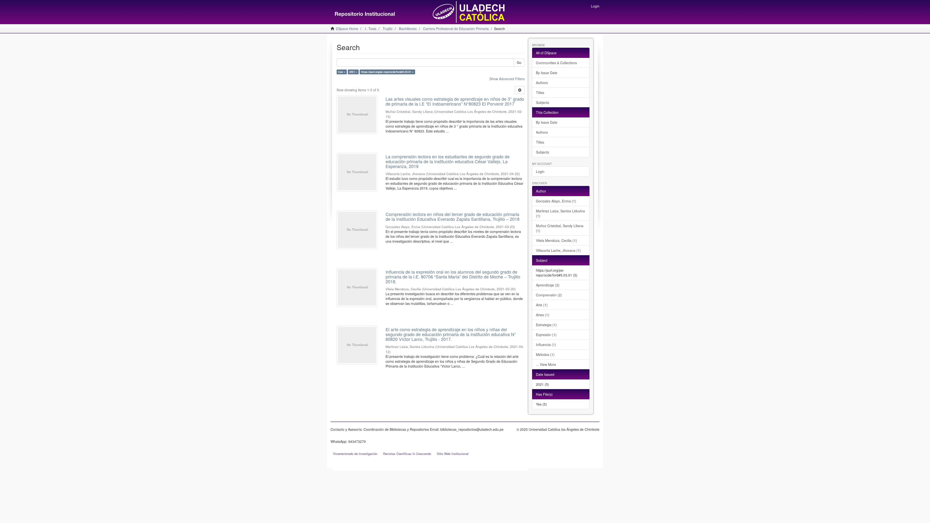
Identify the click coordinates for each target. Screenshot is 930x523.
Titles (540, 92)
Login (540, 171)
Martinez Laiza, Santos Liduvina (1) (560, 213)
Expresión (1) (546, 334)
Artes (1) (542, 314)
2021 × (353, 72)
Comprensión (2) (549, 294)
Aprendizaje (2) (547, 285)
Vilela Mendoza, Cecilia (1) (556, 240)
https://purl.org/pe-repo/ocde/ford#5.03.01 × (387, 72)
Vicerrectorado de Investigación (355, 453)
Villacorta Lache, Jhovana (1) (558, 250)
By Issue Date (546, 72)
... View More (546, 364)
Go (519, 62)
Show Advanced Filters (507, 78)
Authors (542, 82)
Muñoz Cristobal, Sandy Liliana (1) (559, 228)
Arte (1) (542, 304)
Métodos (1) (545, 354)
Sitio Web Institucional (452, 453)
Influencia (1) (546, 344)
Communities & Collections (556, 62)
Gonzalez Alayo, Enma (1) (556, 201)
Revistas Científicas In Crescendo (407, 453)
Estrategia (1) (546, 324)
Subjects (542, 102)
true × (341, 72)
